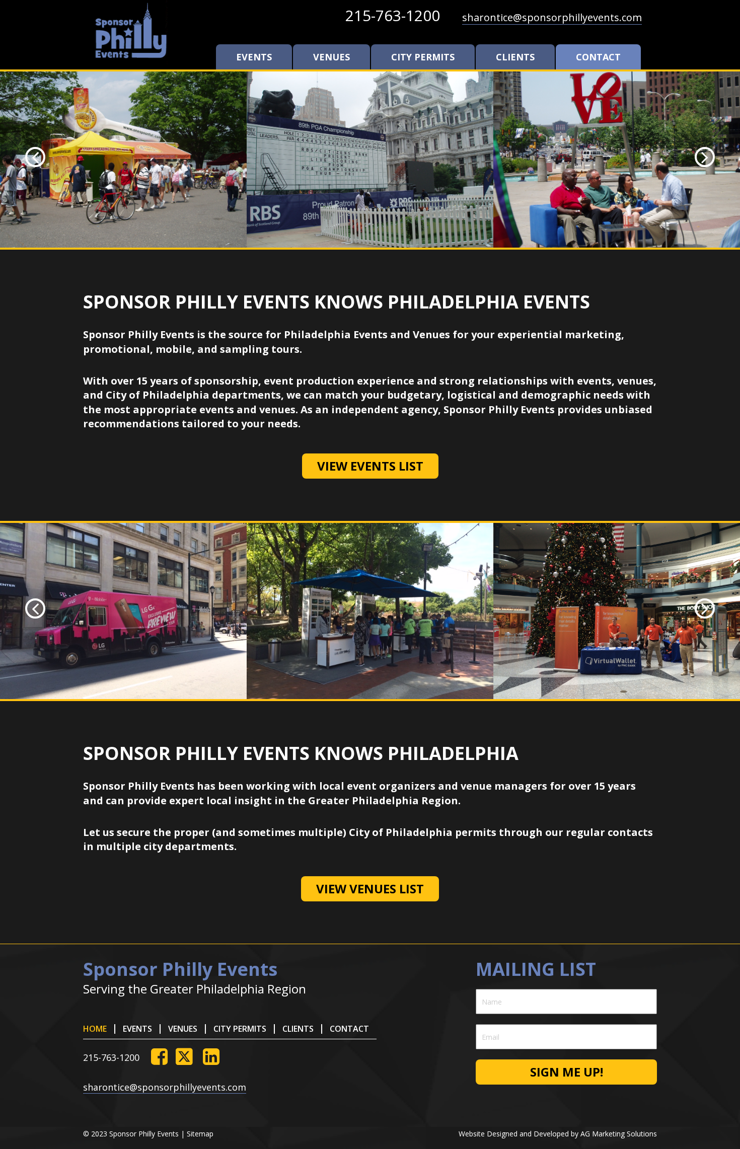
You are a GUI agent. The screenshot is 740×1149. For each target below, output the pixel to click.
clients (515, 57)
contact (598, 57)
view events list (370, 465)
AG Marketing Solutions (618, 1133)
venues (331, 57)
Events (254, 57)
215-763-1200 (392, 15)
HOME (95, 1028)
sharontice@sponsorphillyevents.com (552, 17)
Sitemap (200, 1133)
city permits (423, 57)
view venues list (370, 888)
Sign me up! (566, 1071)
